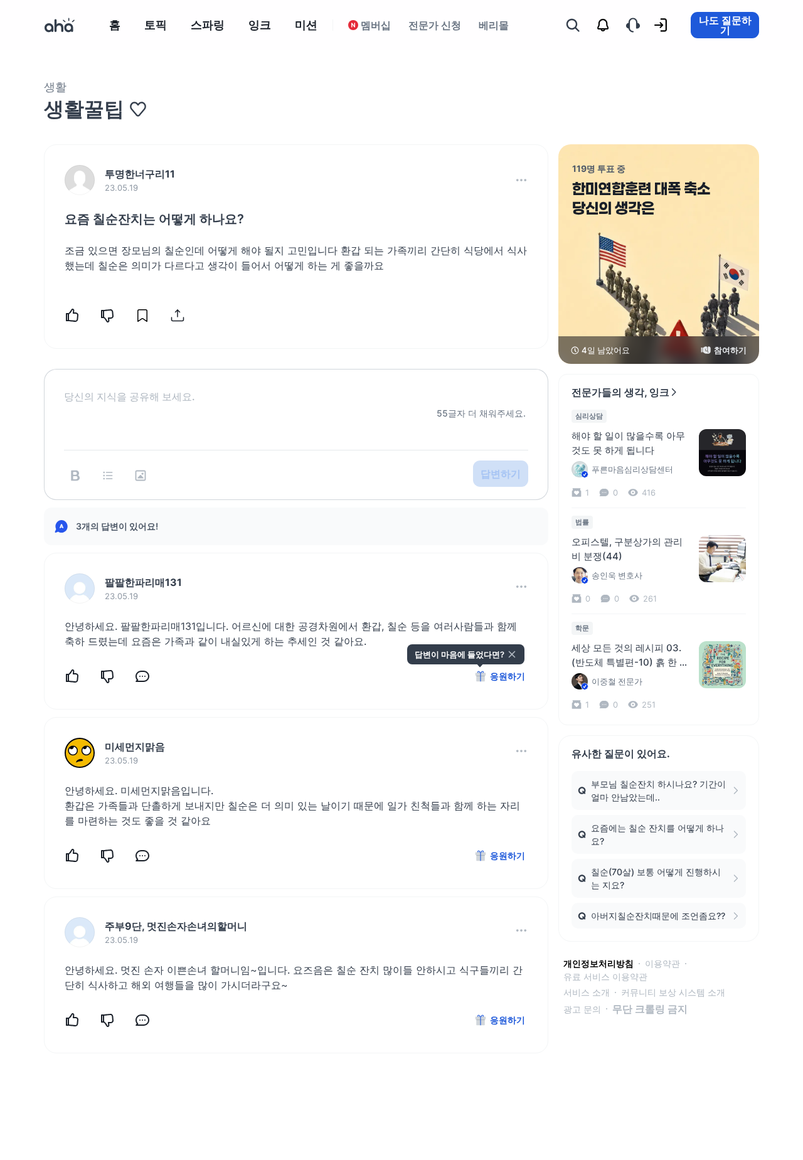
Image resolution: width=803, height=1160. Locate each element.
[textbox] (296, 386)
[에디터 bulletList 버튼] (108, 475)
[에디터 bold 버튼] (75, 475)
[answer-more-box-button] (521, 586)
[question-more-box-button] (521, 180)
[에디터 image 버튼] (140, 475)
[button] (521, 180)
